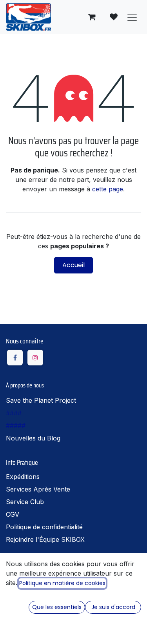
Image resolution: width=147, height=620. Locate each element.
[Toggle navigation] (132, 16)
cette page (107, 189)
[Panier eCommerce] (91, 16)
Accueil (73, 265)
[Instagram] (35, 357)
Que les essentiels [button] (57, 607)
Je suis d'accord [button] (113, 607)
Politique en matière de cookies (62, 583)
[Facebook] (15, 357)
